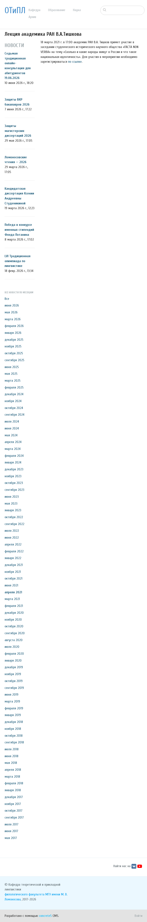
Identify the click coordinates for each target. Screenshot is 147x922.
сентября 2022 (14, 524)
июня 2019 (11, 695)
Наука (77, 10)
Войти (138, 916)
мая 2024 (11, 435)
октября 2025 (14, 353)
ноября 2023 (13, 476)
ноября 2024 (13, 401)
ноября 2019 (13, 674)
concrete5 (45, 916)
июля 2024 (12, 422)
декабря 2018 (14, 722)
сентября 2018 (14, 742)
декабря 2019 (14, 667)
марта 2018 (12, 777)
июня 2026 (12, 305)
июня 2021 (11, 585)
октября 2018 (14, 736)
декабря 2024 (14, 394)
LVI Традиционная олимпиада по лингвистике (17, 261)
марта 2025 (12, 381)
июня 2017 (11, 831)
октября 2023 (14, 483)
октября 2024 (14, 408)
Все (7, 299)
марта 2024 (12, 449)
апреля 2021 (13, 592)
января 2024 (13, 462)
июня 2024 (12, 428)
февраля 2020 (14, 654)
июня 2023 (12, 497)
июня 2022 (12, 538)
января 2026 (13, 333)
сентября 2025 (14, 360)
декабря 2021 (14, 565)
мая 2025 (11, 374)
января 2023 (13, 510)
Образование (56, 10)
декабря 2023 (14, 469)
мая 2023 (11, 504)
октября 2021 (13, 578)
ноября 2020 (13, 620)
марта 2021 (12, 599)
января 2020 (13, 661)
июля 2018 (12, 749)
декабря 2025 (14, 340)
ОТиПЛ (15, 10)
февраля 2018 (14, 783)
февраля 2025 (14, 387)
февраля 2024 (14, 456)
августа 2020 (14, 640)
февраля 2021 (14, 606)
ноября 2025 (13, 346)
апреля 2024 (13, 442)
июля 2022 (12, 531)
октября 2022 (14, 517)
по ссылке (75, 62)
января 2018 (13, 790)
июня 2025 (12, 367)
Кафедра (34, 10)
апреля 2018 (13, 770)
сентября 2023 (14, 490)
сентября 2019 (14, 688)
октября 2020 (14, 626)
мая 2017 (11, 838)
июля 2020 (12, 647)
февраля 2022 (14, 551)
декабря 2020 (14, 613)
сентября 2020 (15, 633)
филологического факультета (24, 894)
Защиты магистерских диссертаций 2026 (18, 131)
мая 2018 (11, 763)
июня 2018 (11, 756)
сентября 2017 (14, 817)
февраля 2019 (14, 708)
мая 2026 (11, 312)
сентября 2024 (14, 415)
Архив (32, 17)
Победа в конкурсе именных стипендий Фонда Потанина (19, 230)
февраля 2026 (14, 326)
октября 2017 (13, 811)
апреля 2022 (13, 544)
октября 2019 (14, 681)
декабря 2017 (14, 797)
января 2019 (13, 715)
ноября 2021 (13, 572)
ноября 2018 (13, 729)
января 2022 (13, 558)
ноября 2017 (13, 804)
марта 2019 (12, 701)
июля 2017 (11, 824)
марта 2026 (12, 319)
